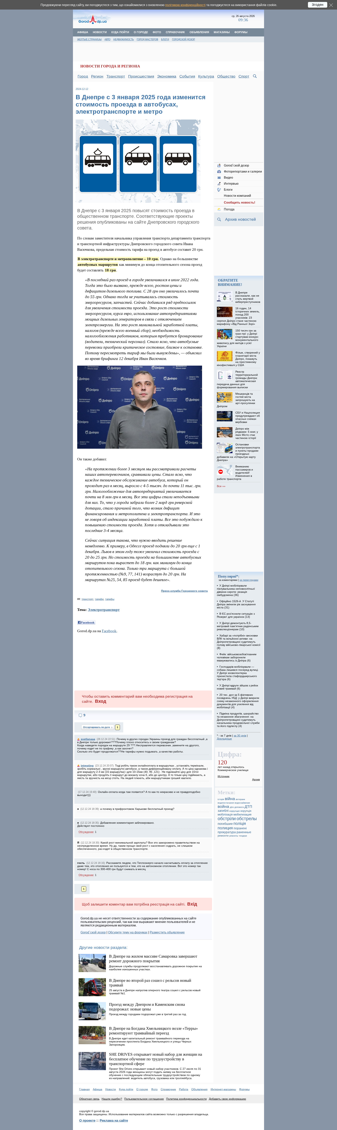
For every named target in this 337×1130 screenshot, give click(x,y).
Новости (100, 32)
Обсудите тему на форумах (127, 932)
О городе (141, 32)
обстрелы (247, 818)
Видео (228, 177)
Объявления (199, 32)
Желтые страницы (89, 39)
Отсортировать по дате (97, 727)
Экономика (166, 76)
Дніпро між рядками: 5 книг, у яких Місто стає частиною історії (246, 433)
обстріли (227, 818)
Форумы (240, 32)
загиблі (223, 811)
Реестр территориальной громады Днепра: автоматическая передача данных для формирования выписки (237, 379)
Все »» (221, 486)
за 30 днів (240, 735)
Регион (97, 76)
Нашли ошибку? (112, 1098)
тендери (243, 836)
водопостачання (226, 803)
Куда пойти (120, 32)
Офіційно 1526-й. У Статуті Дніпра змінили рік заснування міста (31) (236, 604)
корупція (245, 810)
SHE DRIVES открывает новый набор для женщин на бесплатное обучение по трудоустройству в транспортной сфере (155, 1059)
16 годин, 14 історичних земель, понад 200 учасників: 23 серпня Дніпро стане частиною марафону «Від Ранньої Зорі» (238, 316)
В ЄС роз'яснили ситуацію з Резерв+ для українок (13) (236, 615)
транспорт (87, 599)
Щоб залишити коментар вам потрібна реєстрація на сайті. (139, 904)
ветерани (240, 799)
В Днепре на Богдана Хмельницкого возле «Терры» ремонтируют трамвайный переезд (153, 1030)
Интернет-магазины (223, 1089)
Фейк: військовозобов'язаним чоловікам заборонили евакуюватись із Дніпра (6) (236, 657)
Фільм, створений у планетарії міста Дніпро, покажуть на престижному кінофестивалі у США (238, 359)
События (187, 76)
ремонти (223, 835)
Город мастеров (147, 39)
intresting (87, 765)
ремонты (233, 836)
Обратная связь (89, 1098)
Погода (229, 209)
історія (221, 799)
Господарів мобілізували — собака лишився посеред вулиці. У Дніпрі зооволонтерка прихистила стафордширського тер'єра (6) (238, 673)
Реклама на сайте (114, 1120)
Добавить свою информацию (227, 1098)
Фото (157, 32)
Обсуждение (86, 831)
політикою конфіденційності (185, 5)
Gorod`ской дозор (93, 932)
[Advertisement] (171, 18)
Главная (84, 1089)
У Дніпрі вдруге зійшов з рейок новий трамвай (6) (237, 687)
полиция (225, 828)
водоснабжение (242, 803)
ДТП (248, 807)
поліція (239, 823)
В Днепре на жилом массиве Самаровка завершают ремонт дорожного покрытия (153, 958)
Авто (107, 39)
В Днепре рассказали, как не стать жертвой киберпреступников (247, 297)
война (223, 806)
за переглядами (248, 580)
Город (83, 76)
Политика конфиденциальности (186, 1098)
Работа (183, 1089)
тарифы (109, 599)
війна (230, 798)
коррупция (234, 811)
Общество (226, 76)
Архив (256, 779)
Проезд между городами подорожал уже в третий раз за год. (148, 1014)
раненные (244, 832)
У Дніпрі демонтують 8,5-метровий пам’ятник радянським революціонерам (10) (238, 626)
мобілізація (225, 814)
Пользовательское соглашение (144, 1098)
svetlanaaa (88, 739)
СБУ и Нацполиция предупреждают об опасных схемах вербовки (247, 417)
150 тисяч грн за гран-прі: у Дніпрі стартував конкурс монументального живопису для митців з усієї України (237, 338)
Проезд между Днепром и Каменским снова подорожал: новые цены (147, 1006)
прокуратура (227, 832)
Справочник (175, 32)
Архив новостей (240, 219)
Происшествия (141, 76)
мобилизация (242, 814)
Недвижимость (123, 39)
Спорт (244, 76)
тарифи (99, 599)
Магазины (222, 32)
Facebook (109, 631)
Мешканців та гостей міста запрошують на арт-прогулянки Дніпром (236, 400)
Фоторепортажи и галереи (243, 171)
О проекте (87, 1120)
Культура (206, 76)
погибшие (225, 824)
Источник (223, 776)
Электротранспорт (104, 610)
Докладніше (224, 738)
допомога (239, 807)
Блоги (165, 39)
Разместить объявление (167, 932)
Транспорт (115, 76)
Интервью (231, 183)
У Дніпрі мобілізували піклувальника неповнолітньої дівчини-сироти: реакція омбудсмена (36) (236, 590)
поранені (240, 828)
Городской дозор (183, 39)
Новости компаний (237, 195)
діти (232, 807)
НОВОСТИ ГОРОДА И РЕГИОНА (110, 66)
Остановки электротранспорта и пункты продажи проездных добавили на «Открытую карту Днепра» (238, 452)
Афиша (82, 32)
